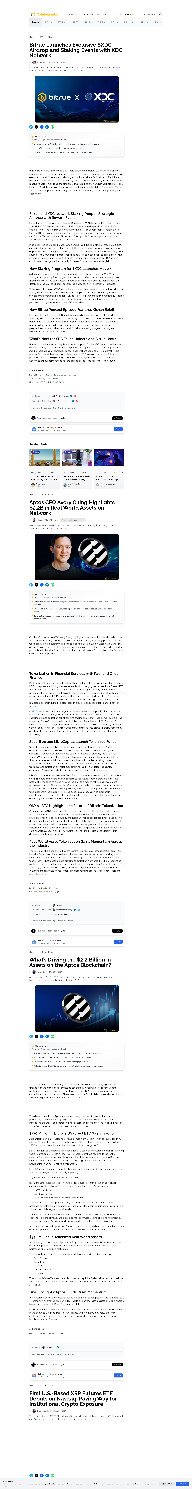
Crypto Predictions (104, 14)
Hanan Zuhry (50, 1347)
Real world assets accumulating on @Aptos (45, 892)
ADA (156, 22)
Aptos (54, 914)
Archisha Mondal (62, 396)
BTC (47, 22)
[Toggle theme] (144, 14)
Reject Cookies (167, 1484)
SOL (113, 22)
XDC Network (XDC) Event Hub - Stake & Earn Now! (47, 382)
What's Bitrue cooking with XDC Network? (44, 379)
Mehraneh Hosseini (63, 401)
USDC (142, 22)
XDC (41, 37)
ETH (60, 22)
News (35, 22)
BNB (88, 22)
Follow (118, 429)
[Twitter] (79, 910)
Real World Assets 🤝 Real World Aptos (43, 888)
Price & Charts (72, 14)
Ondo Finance (36, 711)
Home (31, 37)
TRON (127, 22)
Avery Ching (62, 914)
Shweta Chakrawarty (64, 910)
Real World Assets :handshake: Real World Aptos (47, 1333)
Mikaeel (59, 905)
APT (41, 495)
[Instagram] (75, 396)
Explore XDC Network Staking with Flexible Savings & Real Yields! (52, 375)
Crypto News (87, 14)
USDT (74, 22)
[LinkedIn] (71, 396)
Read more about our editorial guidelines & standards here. (53, 408)
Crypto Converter (124, 14)
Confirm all (183, 1484)
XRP (100, 22)
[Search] (160, 14)
